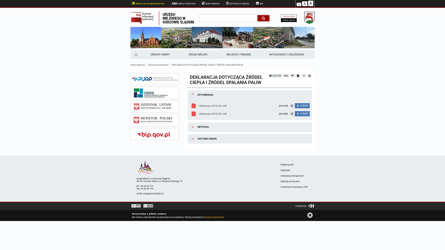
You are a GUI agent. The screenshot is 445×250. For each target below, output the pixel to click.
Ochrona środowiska (158, 65)
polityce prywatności (214, 217)
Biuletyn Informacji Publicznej (144, 18)
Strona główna (137, 65)
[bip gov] (154, 134)
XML (286, 75)
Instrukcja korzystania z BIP (294, 187)
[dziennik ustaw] (154, 106)
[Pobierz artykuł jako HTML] (304, 76)
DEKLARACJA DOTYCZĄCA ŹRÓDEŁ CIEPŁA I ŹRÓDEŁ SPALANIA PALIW (207, 65)
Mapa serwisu (213, 4)
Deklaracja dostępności (292, 175)
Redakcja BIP (287, 164)
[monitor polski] (154, 120)
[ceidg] (154, 93)
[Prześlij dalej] (292, 76)
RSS (261, 4)
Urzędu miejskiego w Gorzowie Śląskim (178, 18)
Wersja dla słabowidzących (149, 4)
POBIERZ (304, 106)
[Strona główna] (135, 54)
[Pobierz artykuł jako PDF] (298, 76)
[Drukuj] (309, 76)
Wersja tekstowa (186, 4)
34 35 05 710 (146, 186)
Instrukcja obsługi (239, 4)
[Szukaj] (263, 18)
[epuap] (154, 79)
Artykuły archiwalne (290, 181)
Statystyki (285, 170)
